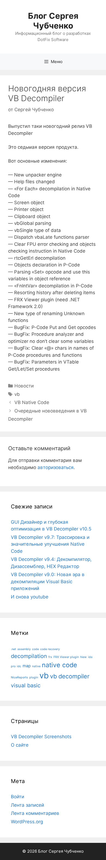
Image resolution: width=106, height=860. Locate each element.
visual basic (25, 685)
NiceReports (19, 677)
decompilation (29, 656)
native (36, 666)
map (27, 665)
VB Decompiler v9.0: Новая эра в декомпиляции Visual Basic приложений (48, 581)
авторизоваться (56, 467)
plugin (33, 677)
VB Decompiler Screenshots (41, 736)
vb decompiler (69, 676)
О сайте (20, 745)
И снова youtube (29, 597)
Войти (17, 796)
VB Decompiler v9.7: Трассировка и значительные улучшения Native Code (50, 544)
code (35, 649)
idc (19, 666)
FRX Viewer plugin (66, 657)
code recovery (50, 649)
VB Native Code (31, 402)
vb (17, 394)
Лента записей (27, 805)
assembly (24, 649)
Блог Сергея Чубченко (53, 20)
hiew (83, 657)
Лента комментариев (35, 813)
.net (13, 649)
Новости (24, 386)
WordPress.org (27, 821)
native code (59, 665)
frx (50, 657)
